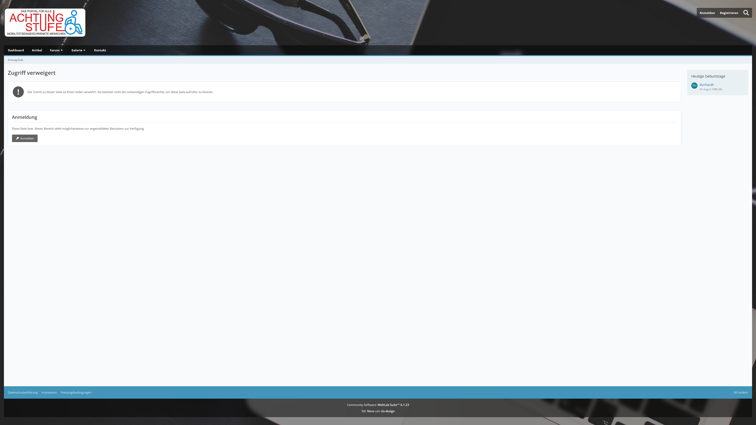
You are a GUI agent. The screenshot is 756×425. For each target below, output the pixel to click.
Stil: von (378, 411)
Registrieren (729, 13)
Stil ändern (741, 392)
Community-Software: (378, 405)
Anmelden (707, 13)
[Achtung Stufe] (45, 22)
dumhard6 (706, 85)
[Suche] (746, 13)
